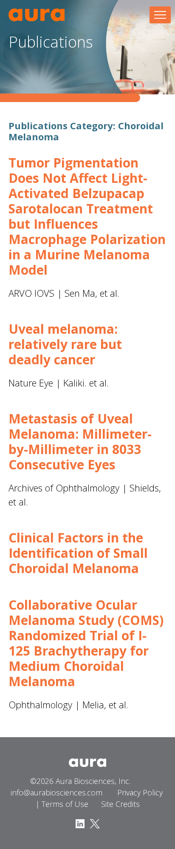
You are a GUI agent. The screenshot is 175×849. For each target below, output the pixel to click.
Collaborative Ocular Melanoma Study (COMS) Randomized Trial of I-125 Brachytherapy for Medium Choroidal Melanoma (86, 643)
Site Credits (120, 804)
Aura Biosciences (36, 15)
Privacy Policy (140, 792)
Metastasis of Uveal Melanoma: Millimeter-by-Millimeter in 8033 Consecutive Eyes (80, 441)
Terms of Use (65, 804)
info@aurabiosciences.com (56, 792)
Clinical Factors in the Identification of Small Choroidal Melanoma (78, 553)
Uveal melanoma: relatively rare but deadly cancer (65, 344)
